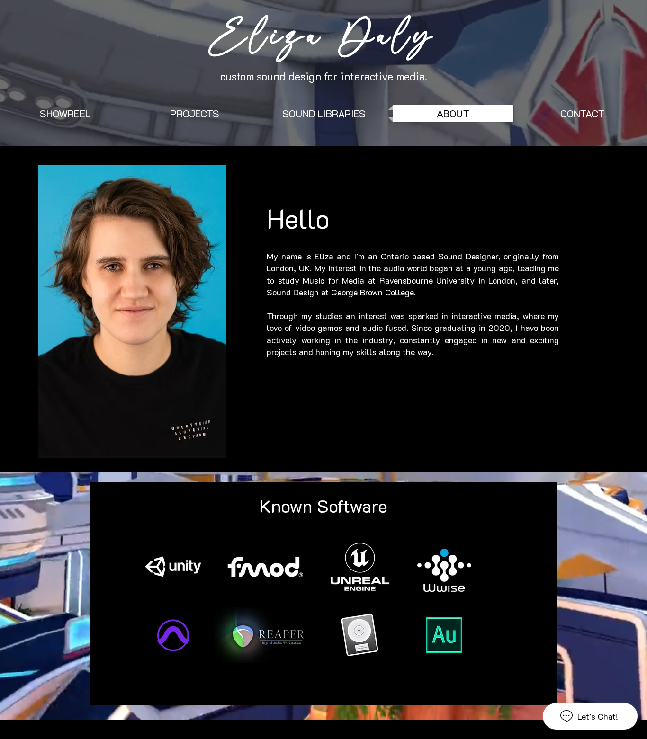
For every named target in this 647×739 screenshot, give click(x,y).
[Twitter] (287, 368)
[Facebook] (272, 368)
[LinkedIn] (301, 368)
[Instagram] (316, 368)
